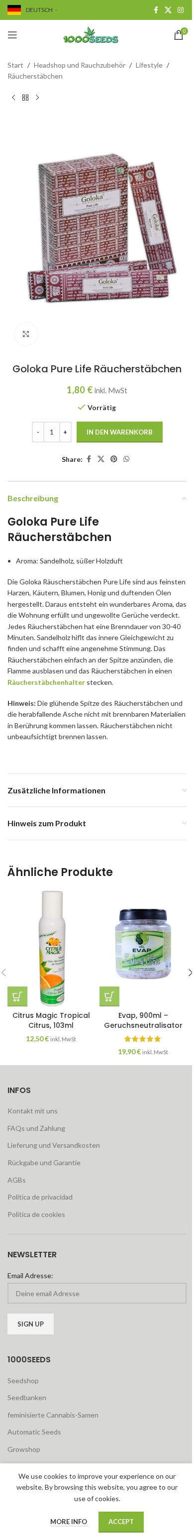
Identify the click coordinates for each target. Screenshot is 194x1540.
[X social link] (168, 10)
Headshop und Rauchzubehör (79, 65)
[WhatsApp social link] (126, 459)
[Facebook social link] (156, 10)
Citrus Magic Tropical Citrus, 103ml (51, 1020)
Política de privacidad (40, 1197)
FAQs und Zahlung (36, 1128)
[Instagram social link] (181, 10)
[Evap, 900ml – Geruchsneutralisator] (143, 948)
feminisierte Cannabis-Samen (52, 1415)
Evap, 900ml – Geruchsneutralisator (143, 1020)
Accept (121, 1522)
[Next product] (37, 98)
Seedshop (23, 1380)
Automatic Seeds (34, 1432)
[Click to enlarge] (26, 334)
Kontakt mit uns (32, 1110)
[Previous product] (13, 98)
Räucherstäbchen (35, 76)
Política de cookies (36, 1214)
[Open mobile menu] (12, 35)
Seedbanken (26, 1397)
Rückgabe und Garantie (44, 1162)
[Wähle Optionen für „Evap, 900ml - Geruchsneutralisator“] (109, 996)
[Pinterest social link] (113, 459)
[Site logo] (97, 34)
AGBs (16, 1180)
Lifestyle (149, 65)
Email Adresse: (30, 1275)
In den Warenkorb (120, 432)
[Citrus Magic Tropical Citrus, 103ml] (51, 948)
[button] (17, 996)
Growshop (23, 1449)
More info (69, 1522)
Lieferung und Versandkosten (53, 1145)
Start (15, 65)
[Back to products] (25, 98)
